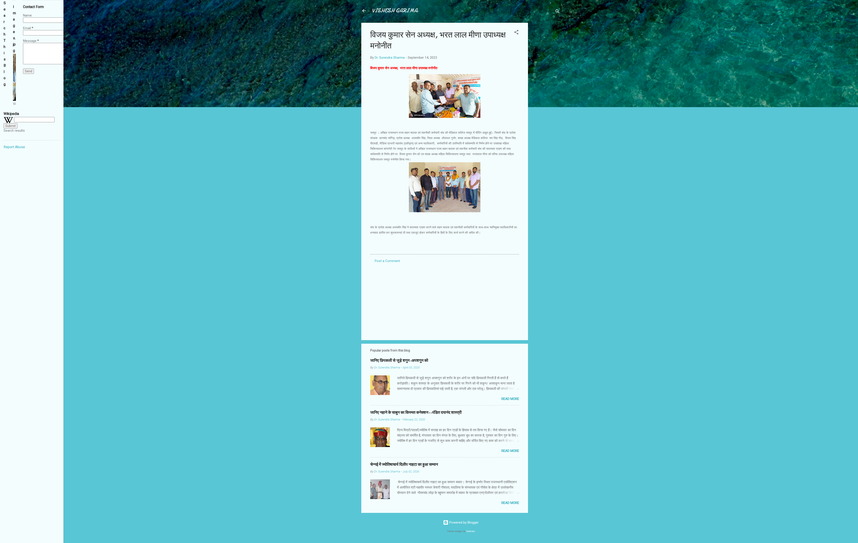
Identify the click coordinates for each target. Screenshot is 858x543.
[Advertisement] (546, 90)
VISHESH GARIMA (395, 10)
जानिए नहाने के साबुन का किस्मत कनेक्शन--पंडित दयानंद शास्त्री (416, 412)
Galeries (470, 531)
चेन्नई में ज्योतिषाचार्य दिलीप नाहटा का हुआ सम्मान (404, 464)
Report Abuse (14, 147)
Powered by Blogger (463, 522)
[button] (516, 32)
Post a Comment (387, 261)
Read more (510, 399)
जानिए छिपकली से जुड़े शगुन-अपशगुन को (399, 360)
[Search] (557, 12)
